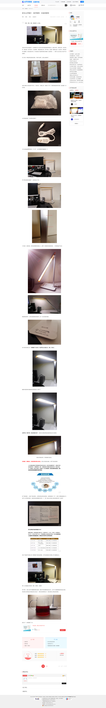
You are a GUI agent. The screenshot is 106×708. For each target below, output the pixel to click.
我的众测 (82, 5)
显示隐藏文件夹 (72, 55)
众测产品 (29, 5)
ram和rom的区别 (80, 66)
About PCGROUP (33, 696)
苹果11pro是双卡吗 (73, 69)
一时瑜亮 (78, 16)
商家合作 (43, 5)
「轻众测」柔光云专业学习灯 (38, 625)
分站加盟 (59, 696)
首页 (23, 5)
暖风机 (76, 57)
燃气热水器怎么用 (73, 64)
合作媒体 (47, 696)
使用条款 (53, 696)
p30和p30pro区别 (73, 80)
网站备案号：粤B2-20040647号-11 (47, 702)
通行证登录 (24, 675)
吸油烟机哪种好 (80, 69)
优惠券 (71, 59)
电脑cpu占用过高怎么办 (74, 75)
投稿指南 (50, 696)
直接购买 (62, 630)
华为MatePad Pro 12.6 (74, 82)
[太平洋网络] (37, 698)
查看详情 (73, 43)
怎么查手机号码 (72, 78)
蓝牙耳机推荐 (80, 57)
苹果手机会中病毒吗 (73, 71)
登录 (82, 1)
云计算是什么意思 (73, 66)
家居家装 (26, 8)
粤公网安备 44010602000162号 (48, 705)
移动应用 (69, 1)
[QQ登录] (30, 675)
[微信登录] (32, 675)
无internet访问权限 (73, 68)
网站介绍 (37, 696)
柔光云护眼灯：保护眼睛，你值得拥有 (77, 25)
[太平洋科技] (27, 2)
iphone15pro (81, 82)
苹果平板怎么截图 (80, 80)
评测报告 (36, 5)
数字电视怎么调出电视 (74, 62)
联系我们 (56, 696)
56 (79, 21)
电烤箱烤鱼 (79, 68)
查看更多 (76, 123)
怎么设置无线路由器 (73, 73)
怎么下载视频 (78, 78)
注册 (28, 675)
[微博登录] (33, 675)
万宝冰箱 (77, 55)
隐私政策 (40, 696)
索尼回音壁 (72, 57)
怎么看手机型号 (79, 64)
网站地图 (65, 696)
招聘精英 (62, 696)
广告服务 (43, 696)
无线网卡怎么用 (75, 59)
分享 (66, 666)
